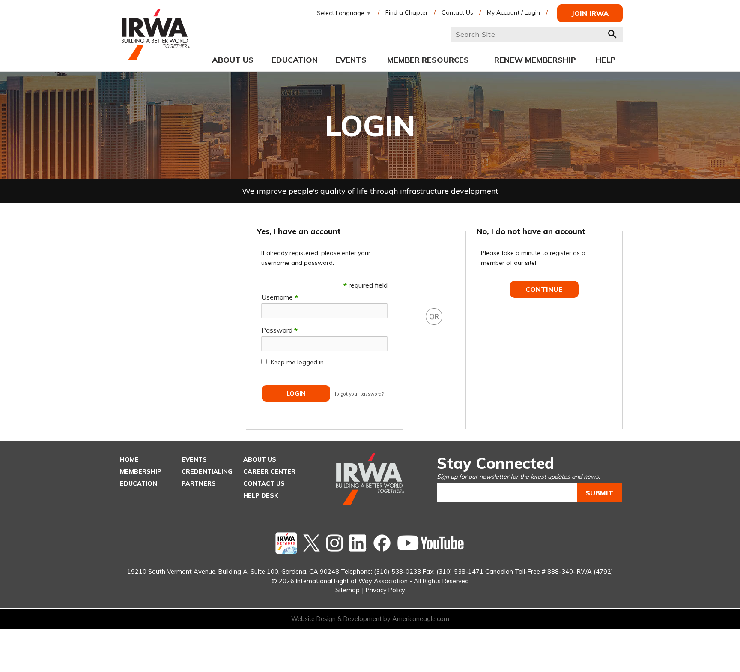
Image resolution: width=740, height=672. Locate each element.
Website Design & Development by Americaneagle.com (370, 619)
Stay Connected (495, 463)
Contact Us (457, 12)
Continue (544, 289)
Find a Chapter (406, 12)
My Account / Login (513, 12)
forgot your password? (359, 394)
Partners (199, 483)
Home (129, 459)
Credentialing (207, 471)
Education (138, 483)
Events (194, 459)
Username (279, 297)
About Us (259, 459)
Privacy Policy (385, 590)
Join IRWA (590, 13)
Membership (140, 471)
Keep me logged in (297, 362)
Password (279, 330)
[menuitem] (233, 59)
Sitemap (347, 590)
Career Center (269, 471)
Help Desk (260, 495)
